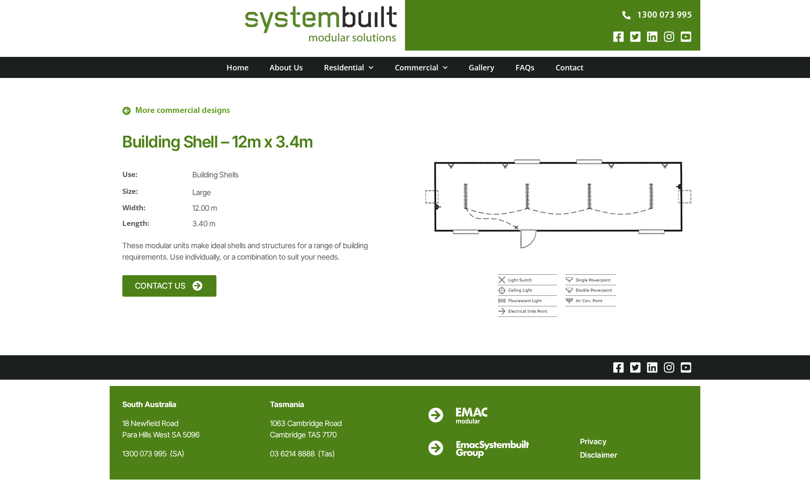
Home (237, 67)
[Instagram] (669, 37)
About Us (286, 67)
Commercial (416, 67)
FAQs (525, 67)
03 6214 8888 (292, 453)
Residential (344, 67)
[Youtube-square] (686, 37)
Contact (569, 67)
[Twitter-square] (635, 37)
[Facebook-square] (618, 37)
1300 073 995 (144, 453)
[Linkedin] (652, 37)
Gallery (481, 67)
